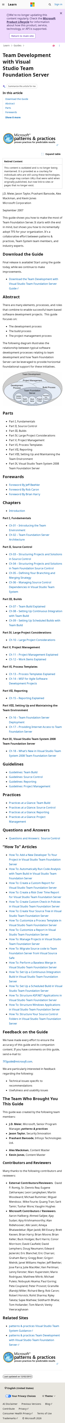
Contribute (9, 1408)
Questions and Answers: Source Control (34, 838)
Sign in (58, 4)
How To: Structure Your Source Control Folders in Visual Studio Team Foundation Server (35, 1018)
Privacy (22, 1408)
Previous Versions (31, 1403)
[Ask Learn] (53, 45)
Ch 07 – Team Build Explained (27, 606)
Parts (8, 107)
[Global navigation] (3, 5)
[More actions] (59, 45)
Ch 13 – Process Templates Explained (32, 674)
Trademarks (9, 1418)
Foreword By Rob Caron (24, 489)
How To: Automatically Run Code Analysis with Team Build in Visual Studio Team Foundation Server (35, 873)
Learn (6, 45)
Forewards (11, 112)
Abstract (10, 103)
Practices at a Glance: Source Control (32, 807)
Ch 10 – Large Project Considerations (32, 640)
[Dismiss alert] (61, 13)
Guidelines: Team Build (23, 772)
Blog (47, 1403)
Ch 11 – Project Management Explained (33, 654)
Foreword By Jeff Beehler (24, 485)
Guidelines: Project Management (29, 786)
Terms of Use (44, 1413)
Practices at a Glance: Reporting (29, 812)
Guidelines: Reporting (22, 781)
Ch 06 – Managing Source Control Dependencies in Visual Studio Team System (31, 587)
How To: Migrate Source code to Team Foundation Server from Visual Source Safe (33, 953)
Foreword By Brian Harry (24, 494)
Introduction (17, 511)
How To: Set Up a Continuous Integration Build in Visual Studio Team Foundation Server (35, 976)
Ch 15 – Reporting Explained (26, 698)
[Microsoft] (32, 4)
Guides (18, 45)
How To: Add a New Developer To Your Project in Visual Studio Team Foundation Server (35, 859)
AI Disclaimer (10, 1403)
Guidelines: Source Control (26, 777)
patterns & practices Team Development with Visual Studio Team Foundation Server (34, 1340)
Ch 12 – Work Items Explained (27, 659)
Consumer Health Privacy (17, 1413)
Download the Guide (16, 99)
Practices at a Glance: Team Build (29, 803)
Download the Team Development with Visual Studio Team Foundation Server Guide (33, 283)
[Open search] (49, 5)
